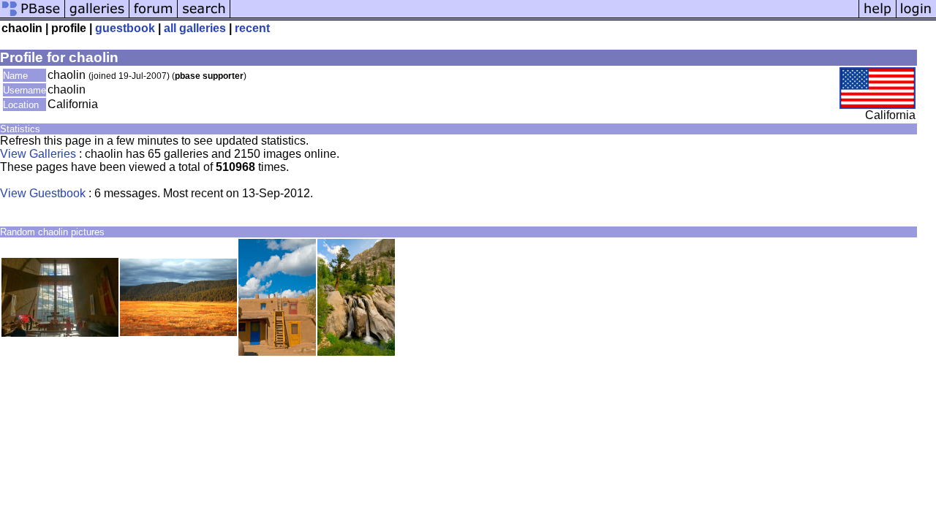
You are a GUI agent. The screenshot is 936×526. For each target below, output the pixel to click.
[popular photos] (544, 16)
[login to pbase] (916, 16)
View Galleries (38, 154)
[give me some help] (877, 16)
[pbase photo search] (204, 16)
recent (252, 28)
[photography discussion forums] (153, 16)
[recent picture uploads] (97, 16)
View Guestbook (43, 193)
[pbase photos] (32, 16)
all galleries (195, 28)
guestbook (125, 28)
